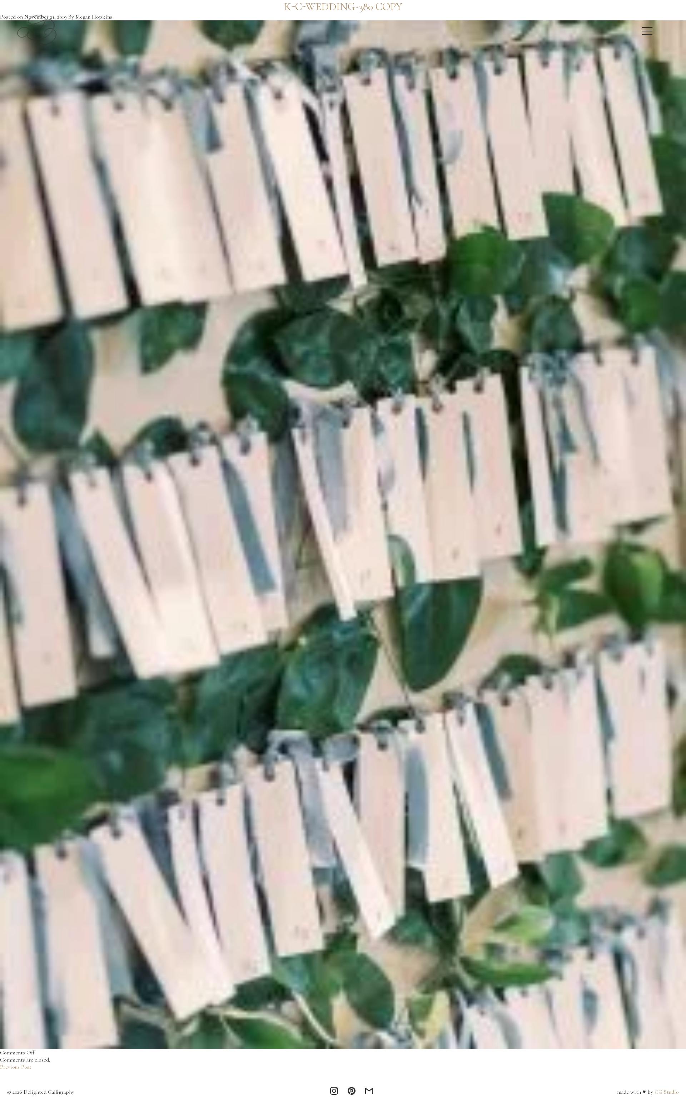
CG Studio (666, 1091)
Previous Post (15, 1066)
